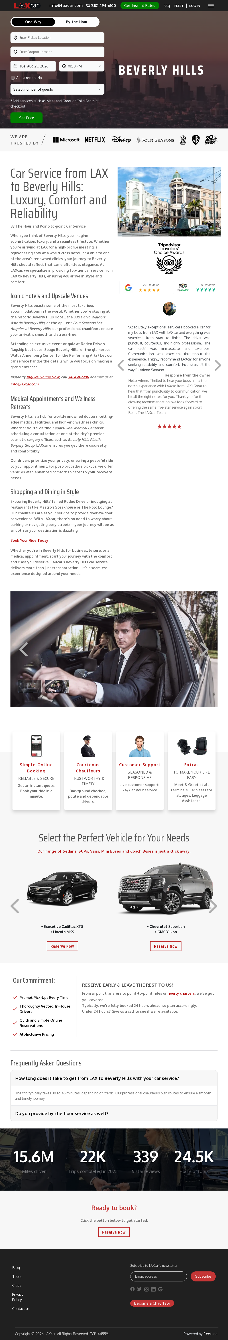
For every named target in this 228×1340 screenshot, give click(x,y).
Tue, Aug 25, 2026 (33, 66)
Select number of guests (33, 89)
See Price (26, 118)
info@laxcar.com (24, 384)
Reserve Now (62, 946)
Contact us (21, 1308)
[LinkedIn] (153, 1290)
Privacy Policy (17, 1297)
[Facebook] (132, 1290)
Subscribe (203, 1276)
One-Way (33, 22)
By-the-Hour (77, 22)
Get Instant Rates (139, 5)
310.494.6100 (78, 377)
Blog (16, 1267)
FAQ (167, 6)
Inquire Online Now (42, 377)
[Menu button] (211, 5)
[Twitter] (139, 1290)
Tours (17, 1276)
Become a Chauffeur (152, 1303)
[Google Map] (160, 1290)
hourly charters (181, 993)
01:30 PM (75, 66)
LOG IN (194, 6)
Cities (16, 1285)
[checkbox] (12, 77)
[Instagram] (146, 1290)
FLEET (179, 6)
